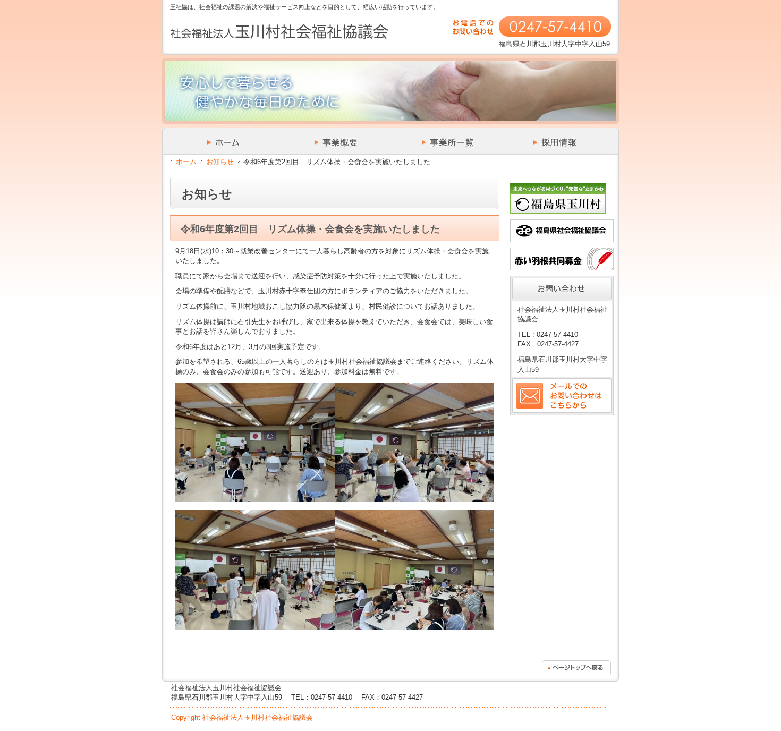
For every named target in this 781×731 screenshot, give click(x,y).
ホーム (186, 162)
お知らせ (220, 162)
